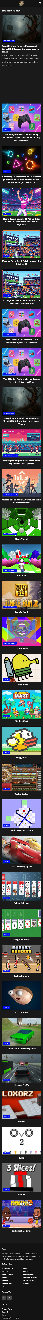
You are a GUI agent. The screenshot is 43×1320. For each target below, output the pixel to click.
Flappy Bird (21, 757)
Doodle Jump (21, 684)
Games (6, 679)
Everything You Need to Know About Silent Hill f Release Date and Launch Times (20, 49)
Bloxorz (21, 1121)
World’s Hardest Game (21, 830)
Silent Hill (26, 1271)
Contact (5, 1312)
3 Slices (21, 1194)
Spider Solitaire (21, 903)
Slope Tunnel (21, 539)
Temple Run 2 (21, 612)
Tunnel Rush (21, 648)
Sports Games (28, 1274)
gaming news (7, 1283)
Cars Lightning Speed (21, 866)
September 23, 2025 (8, 65)
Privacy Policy (7, 1309)
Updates (26, 1283)
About (4, 1315)
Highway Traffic (21, 1085)
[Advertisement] (21, 85)
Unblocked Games (10, 455)
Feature (7, 295)
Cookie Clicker (21, 794)
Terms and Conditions (10, 1318)
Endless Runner (9, 534)
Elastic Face (21, 1012)
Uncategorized (9, 334)
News (6, 256)
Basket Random (21, 976)
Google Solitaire (21, 939)
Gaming (7, 129)
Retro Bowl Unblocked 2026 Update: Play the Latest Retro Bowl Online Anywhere (21, 222)
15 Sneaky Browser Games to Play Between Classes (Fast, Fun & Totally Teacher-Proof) (21, 137)
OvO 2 (21, 1158)
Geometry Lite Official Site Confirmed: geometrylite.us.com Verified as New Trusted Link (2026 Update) (21, 179)
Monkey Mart (21, 721)
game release (9, 41)
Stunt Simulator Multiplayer (21, 1048)
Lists (4, 1286)
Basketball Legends (21, 1231)
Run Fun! (21, 575)
